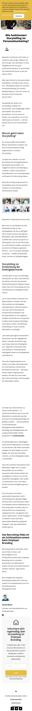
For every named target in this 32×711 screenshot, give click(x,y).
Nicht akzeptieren (7, 15)
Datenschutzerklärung (20, 11)
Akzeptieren (19, 16)
